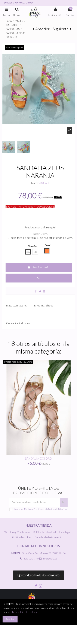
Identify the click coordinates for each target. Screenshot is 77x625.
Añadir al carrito (41, 267)
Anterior (42, 29)
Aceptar (10, 619)
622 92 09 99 (31, 558)
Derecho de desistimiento (48, 537)
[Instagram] (44, 291)
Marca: (35, 183)
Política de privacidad (44, 532)
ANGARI (44, 183)
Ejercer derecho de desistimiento (38, 575)
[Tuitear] (40, 291)
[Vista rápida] (65, 453)
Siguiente (61, 29)
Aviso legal (64, 532)
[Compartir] (36, 291)
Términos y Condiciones (17, 532)
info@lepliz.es (50, 558)
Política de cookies (21, 537)
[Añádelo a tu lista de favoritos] (39, 278)
